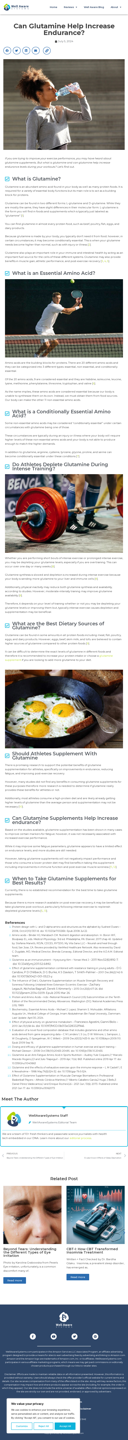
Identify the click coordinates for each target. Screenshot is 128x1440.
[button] (7, 50)
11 (111, 866)
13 (45, 910)
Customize (22, 1426)
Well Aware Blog (94, 7)
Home (53, 7)
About (114, 7)
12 (114, 866)
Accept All (65, 1426)
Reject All (43, 1426)
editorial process (80, 1138)
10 (20, 806)
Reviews (69, 7)
